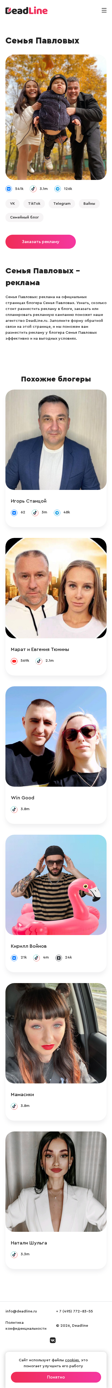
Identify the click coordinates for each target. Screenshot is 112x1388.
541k (19, 189)
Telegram (61, 204)
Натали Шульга (29, 1242)
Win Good (22, 797)
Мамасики (22, 1094)
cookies (72, 1360)
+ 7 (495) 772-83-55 (74, 1311)
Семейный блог (24, 217)
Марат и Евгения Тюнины (40, 649)
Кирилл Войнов (29, 946)
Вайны (89, 204)
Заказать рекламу (41, 242)
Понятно (56, 1377)
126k (68, 189)
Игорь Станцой (28, 501)
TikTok (34, 204)
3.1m (44, 189)
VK (12, 204)
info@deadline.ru (21, 1311)
